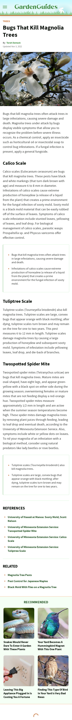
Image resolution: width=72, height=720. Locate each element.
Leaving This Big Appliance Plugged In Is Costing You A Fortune (17, 693)
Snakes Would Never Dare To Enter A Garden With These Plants (17, 645)
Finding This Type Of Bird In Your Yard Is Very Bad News (53, 693)
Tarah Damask (13, 42)
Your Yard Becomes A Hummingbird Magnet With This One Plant (51, 645)
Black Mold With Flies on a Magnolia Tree (32, 587)
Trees (6, 21)
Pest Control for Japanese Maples (28, 581)
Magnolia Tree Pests (20, 575)
